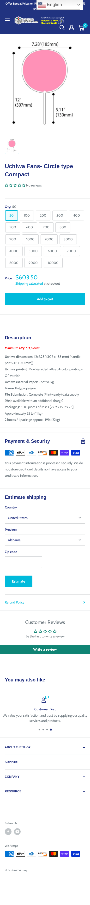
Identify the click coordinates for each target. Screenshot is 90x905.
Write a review (45, 649)
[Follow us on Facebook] (8, 831)
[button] (15, 185)
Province (11, 529)
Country (11, 507)
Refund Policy (14, 602)
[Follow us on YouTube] (17, 831)
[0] (81, 28)
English (54, 4)
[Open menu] (7, 20)
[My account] (71, 27)
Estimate (18, 581)
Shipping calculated (29, 283)
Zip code (11, 552)
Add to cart (45, 299)
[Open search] (62, 27)
